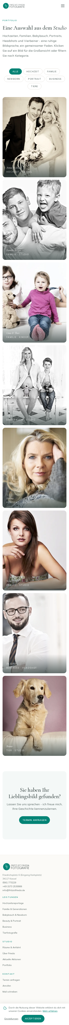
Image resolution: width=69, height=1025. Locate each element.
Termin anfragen (34, 820)
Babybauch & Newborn (15, 914)
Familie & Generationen (15, 909)
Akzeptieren (33, 1018)
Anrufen (7, 985)
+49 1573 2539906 (12, 886)
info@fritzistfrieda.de (14, 890)
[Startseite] (14, 6)
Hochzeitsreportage (13, 903)
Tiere (34, 86)
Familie (51, 71)
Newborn (13, 79)
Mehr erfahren (50, 1011)
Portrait (34, 79)
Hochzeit (32, 71)
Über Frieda (9, 953)
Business (55, 79)
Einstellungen (11, 1018)
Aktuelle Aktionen (12, 959)
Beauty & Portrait (12, 920)
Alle (15, 71)
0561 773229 (9, 882)
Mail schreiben (10, 991)
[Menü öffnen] (62, 6)
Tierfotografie (10, 932)
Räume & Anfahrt (12, 947)
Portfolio (7, 965)
